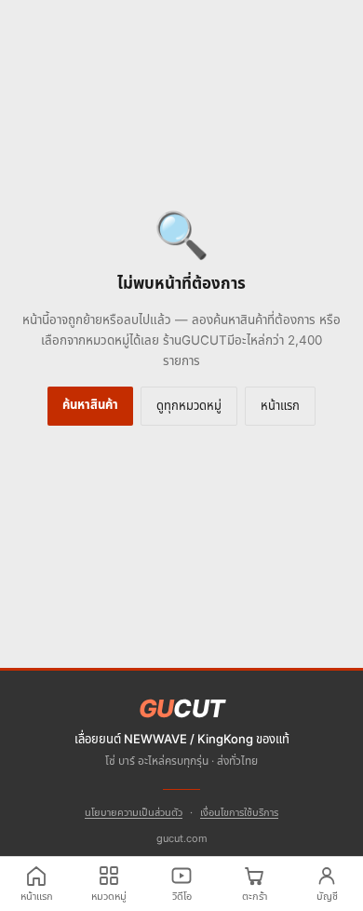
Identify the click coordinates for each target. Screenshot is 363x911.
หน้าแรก (280, 405)
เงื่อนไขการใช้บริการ (239, 812)
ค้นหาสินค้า (90, 404)
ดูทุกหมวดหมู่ (189, 405)
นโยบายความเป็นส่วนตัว (133, 812)
